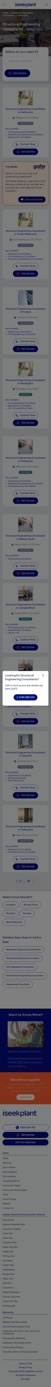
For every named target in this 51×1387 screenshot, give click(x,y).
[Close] (43, 675)
